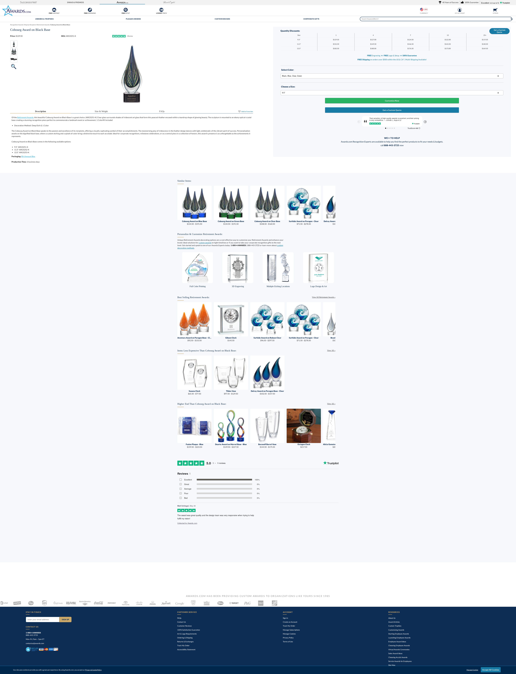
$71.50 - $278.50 (304, 222)
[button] (28, 2)
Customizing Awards (396, 630)
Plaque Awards (133, 19)
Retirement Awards (25, 117)
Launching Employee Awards (399, 638)
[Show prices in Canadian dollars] (426, 9)
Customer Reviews (184, 626)
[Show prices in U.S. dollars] (421, 9)
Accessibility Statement (186, 649)
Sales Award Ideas (395, 653)
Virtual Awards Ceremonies (399, 649)
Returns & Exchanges (185, 642)
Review (130, 36)
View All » (331, 351)
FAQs (161, 111)
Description (40, 111)
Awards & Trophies (44, 19)
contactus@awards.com (35, 643)
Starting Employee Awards (398, 634)
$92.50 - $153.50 (194, 339)
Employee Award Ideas (397, 642)
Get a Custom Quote (499, 31)
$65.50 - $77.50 (194, 392)
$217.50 (304, 445)
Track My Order (183, 645)
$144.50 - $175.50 (267, 445)
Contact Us (181, 622)
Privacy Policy (288, 638)
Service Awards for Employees (400, 661)
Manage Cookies (289, 634)
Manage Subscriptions (291, 630)
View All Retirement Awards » (323, 297)
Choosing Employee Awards (399, 645)
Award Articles (394, 622)
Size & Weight (101, 111)
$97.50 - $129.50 (231, 392)
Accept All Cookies (490, 670)
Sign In (285, 618)
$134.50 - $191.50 (194, 222)
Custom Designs (222, 19)
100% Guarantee (188, 630)
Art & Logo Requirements (187, 634)
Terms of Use (288, 642)
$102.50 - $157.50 (267, 392)
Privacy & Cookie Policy (93, 670)
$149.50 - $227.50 (231, 445)
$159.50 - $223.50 (194, 445)
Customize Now (392, 101)
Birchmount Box (28, 156)
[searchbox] (436, 19)
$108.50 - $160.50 (267, 222)
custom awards (205, 242)
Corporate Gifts (311, 19)
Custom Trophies (394, 626)
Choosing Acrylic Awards (397, 657)
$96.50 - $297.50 (267, 339)
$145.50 (230, 339)
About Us (391, 618)
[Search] (512, 19)
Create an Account (290, 622)
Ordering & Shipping (185, 638)
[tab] (40, 111)
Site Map (391, 665)
